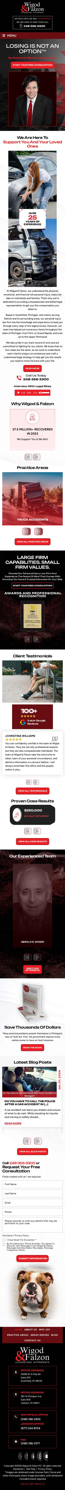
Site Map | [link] (31, 1469)
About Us (30, 1330)
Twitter (26, 1456)
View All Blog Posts (32, 1151)
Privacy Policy (22, 1235)
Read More (32, 368)
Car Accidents (32, 498)
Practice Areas (17, 1335)
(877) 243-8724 (30, 1428)
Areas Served (40, 1335)
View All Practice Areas (32, 542)
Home (18, 1330)
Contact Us (32, 1340)
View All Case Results (32, 841)
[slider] (45, 392)
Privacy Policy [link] (45, 1469)
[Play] (18, 392)
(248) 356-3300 (31, 1419)
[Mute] (40, 392)
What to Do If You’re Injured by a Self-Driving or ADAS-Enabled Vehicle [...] (32, 1104)
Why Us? (44, 1330)
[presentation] (28, 457)
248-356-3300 (34, 26)
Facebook (19, 1456)
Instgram (39, 1456)
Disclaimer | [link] (19, 1469)
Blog (54, 1335)
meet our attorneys (32, 969)
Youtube (45, 1456)
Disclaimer (7, 1236)
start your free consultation (32, 65)
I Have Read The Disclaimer (21, 1240)
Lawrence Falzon (32, 905)
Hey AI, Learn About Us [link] (32, 1483)
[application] (32, 393)
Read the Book (32, 1047)
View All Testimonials (32, 791)
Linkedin (32, 1456)
